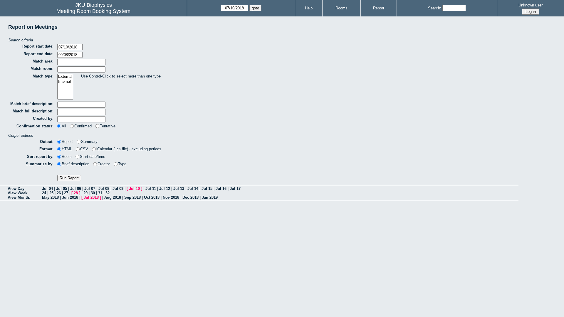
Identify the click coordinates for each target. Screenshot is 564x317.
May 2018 (50, 197)
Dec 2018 (190, 197)
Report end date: (38, 54)
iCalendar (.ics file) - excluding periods (128, 149)
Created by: (43, 118)
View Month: (19, 197)
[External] (65, 76)
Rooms (341, 8)
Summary (89, 141)
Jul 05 (61, 188)
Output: (46, 141)
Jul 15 (207, 188)
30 (93, 193)
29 (85, 193)
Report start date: (37, 46)
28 (76, 193)
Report (378, 8)
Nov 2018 (171, 197)
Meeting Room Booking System (93, 11)
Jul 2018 (91, 197)
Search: (434, 8)
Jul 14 (192, 188)
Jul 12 (164, 188)
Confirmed (83, 126)
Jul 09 (118, 188)
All (64, 126)
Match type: (43, 76)
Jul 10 (134, 188)
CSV (84, 149)
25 (51, 193)
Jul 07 (89, 188)
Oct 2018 (152, 197)
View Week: (18, 193)
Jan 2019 (210, 197)
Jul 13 (178, 188)
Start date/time (92, 156)
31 (100, 193)
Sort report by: (40, 156)
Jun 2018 (70, 197)
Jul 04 (47, 188)
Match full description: (33, 111)
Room (67, 156)
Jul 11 (150, 188)
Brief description (75, 164)
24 (44, 193)
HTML (67, 149)
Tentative (107, 126)
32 (107, 193)
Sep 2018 (132, 197)
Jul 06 (75, 188)
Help (309, 8)
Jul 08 (103, 188)
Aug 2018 (112, 197)
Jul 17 (235, 188)
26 (59, 193)
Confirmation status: (34, 126)
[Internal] (65, 81)
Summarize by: (39, 164)
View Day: (17, 188)
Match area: (43, 61)
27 (66, 193)
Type (122, 164)
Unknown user (530, 5)
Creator (104, 164)
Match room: (42, 68)
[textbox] (81, 62)
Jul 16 (221, 188)
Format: (46, 149)
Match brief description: (31, 104)
